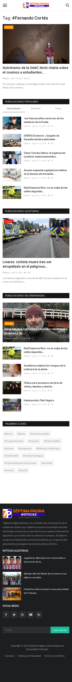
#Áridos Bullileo (52, 441)
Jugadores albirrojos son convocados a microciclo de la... (44, 560)
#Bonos (8, 433)
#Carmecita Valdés (39, 433)
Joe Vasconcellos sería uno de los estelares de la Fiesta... (44, 120)
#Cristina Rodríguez (33, 455)
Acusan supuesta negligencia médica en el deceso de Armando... (45, 172)
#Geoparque (24, 448)
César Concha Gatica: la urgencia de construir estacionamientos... (44, 155)
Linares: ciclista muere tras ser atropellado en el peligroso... (27, 264)
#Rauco (21, 433)
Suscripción (60, 630)
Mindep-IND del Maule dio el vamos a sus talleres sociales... (45, 575)
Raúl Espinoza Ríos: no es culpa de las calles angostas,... (46, 189)
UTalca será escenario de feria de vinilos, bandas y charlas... (43, 385)
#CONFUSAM (11, 455)
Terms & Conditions (54, 655)
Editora (6, 78)
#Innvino (9, 470)
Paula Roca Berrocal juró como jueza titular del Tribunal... (46, 591)
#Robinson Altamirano (48, 448)
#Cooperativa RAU (13, 441)
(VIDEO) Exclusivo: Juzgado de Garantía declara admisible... (41, 137)
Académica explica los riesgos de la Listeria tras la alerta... (45, 367)
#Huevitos (33, 441)
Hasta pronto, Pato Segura (39, 400)
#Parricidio (46, 463)
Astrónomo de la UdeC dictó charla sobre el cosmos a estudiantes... (35, 70)
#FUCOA (23, 470)
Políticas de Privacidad (29, 655)
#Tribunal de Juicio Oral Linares (20, 463)
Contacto (10, 655)
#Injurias (8, 448)
